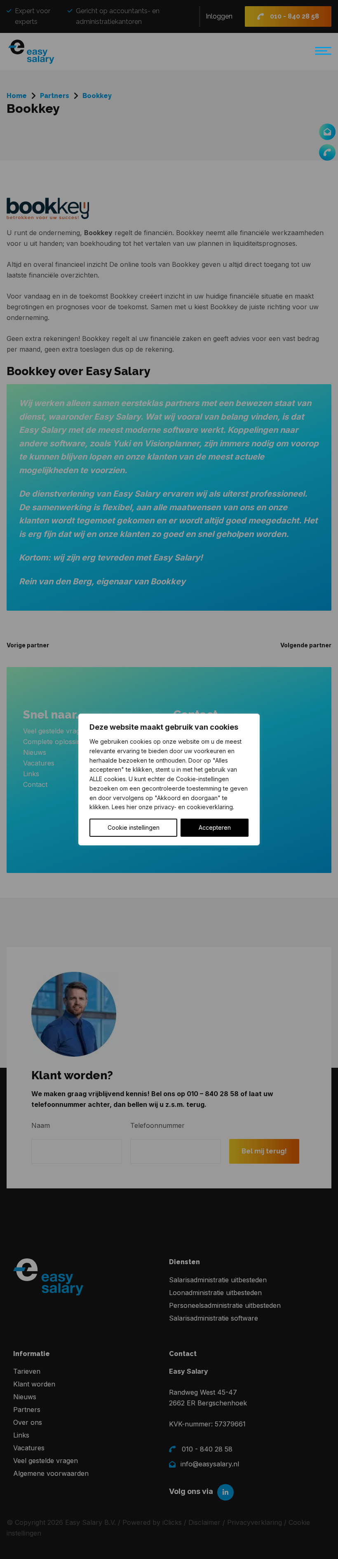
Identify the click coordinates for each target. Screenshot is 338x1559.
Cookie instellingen (134, 827)
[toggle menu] (321, 54)
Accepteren (215, 827)
